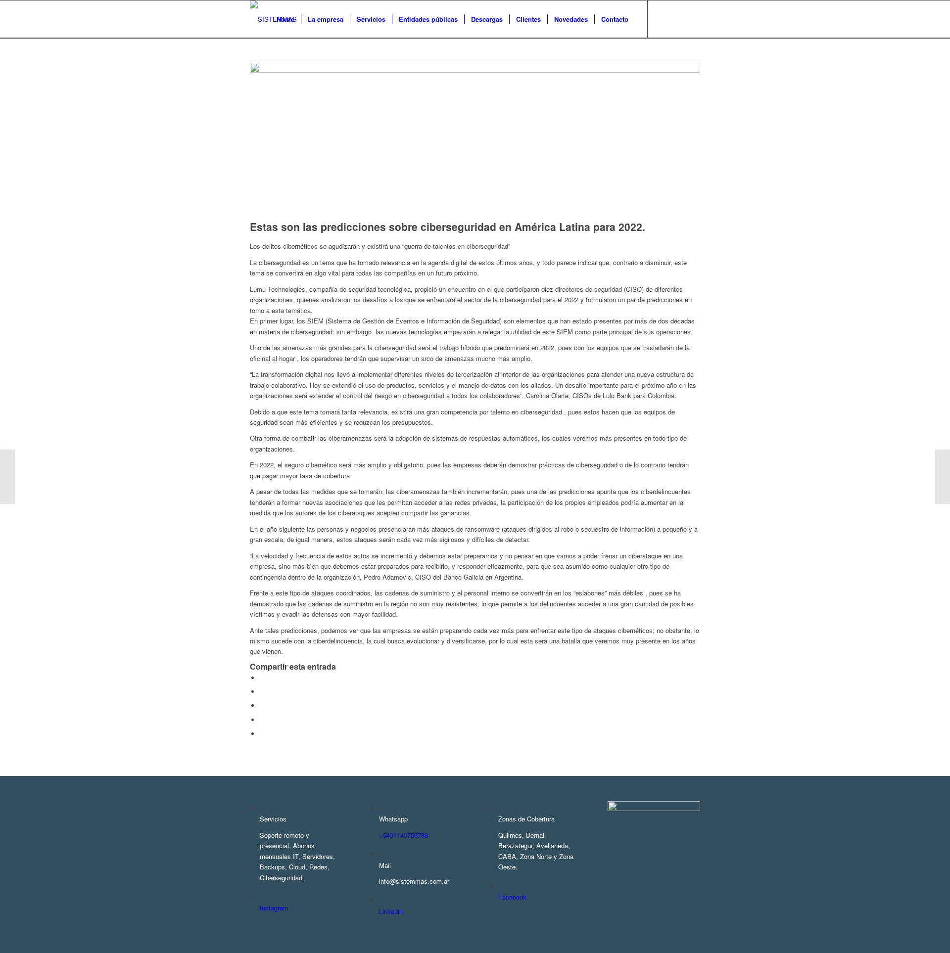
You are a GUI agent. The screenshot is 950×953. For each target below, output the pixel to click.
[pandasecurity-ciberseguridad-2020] (475, 70)
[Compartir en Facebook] (262, 677)
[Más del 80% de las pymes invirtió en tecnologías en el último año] (7, 477)
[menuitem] (285, 19)
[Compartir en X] (262, 691)
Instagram (274, 907)
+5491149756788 (403, 835)
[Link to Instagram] (677, 18)
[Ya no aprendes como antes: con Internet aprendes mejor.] (942, 477)
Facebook (512, 897)
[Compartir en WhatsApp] (262, 705)
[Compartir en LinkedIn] (262, 733)
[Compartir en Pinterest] (262, 720)
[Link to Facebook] (663, 18)
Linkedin (391, 911)
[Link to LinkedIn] (692, 18)
